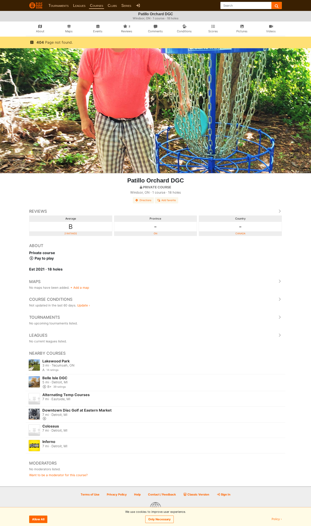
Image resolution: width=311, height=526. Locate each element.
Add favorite (168, 200)
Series (126, 6)
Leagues (79, 6)
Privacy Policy (117, 494)
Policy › (277, 519)
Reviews (38, 211)
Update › (83, 305)
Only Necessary (159, 519)
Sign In (225, 494)
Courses (96, 6)
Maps (35, 281)
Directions (145, 200)
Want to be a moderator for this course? (58, 475)
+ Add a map (79, 287)
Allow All (38, 519)
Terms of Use (90, 494)
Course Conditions (50, 299)
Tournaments (58, 6)
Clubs (112, 6)
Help (137, 494)
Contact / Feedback (162, 494)
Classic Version (198, 494)
